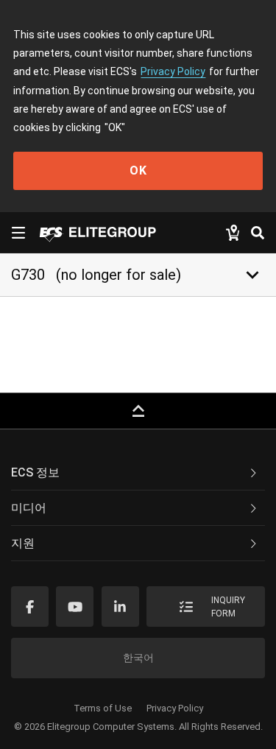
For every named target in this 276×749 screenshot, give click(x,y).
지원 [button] (23, 543)
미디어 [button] (28, 508)
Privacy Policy (173, 71)
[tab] (138, 472)
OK (138, 170)
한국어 (138, 658)
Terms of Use (103, 708)
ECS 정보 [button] (35, 472)
